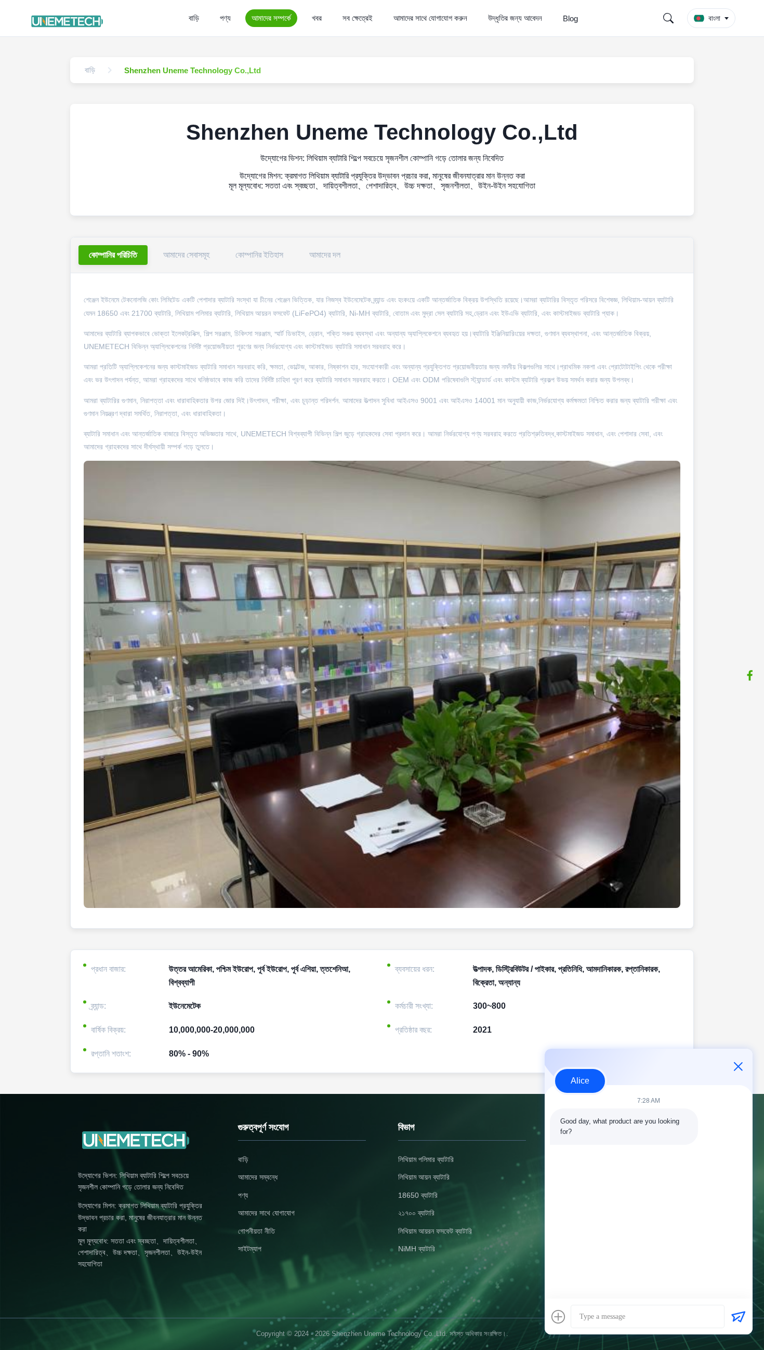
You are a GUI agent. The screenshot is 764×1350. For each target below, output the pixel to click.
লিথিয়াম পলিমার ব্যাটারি (426, 1159)
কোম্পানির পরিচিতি (113, 254)
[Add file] (558, 1316)
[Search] (668, 18)
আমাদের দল (324, 254)
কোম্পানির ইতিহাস (259, 254)
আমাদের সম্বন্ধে (258, 1177)
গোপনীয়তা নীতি (256, 1231)
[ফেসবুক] (750, 675)
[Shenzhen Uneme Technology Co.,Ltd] (69, 18)
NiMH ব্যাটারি (416, 1249)
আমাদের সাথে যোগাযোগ (266, 1213)
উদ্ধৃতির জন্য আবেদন (515, 18)
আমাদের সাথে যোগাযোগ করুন (430, 18)
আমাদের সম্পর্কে (271, 18)
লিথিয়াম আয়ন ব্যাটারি (424, 1177)
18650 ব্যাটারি (418, 1195)
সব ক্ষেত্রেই (358, 18)
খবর (317, 18)
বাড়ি (194, 18)
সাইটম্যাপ (249, 1249)
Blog (570, 18)
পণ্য (225, 18)
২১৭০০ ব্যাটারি (416, 1213)
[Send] (738, 1316)
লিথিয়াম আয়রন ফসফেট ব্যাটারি (435, 1231)
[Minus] (738, 1066)
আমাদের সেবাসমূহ (186, 254)
